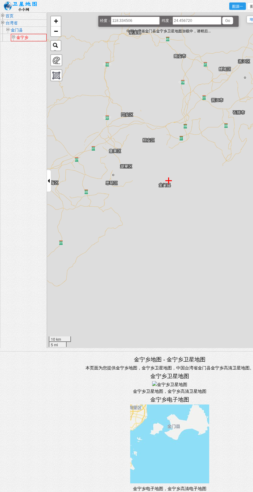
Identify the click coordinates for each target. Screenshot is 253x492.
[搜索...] (56, 46)
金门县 (17, 30)
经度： (105, 20)
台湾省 (12, 23)
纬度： (167, 20)
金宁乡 (22, 37)
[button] (56, 21)
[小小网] (22, 6)
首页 (10, 16)
